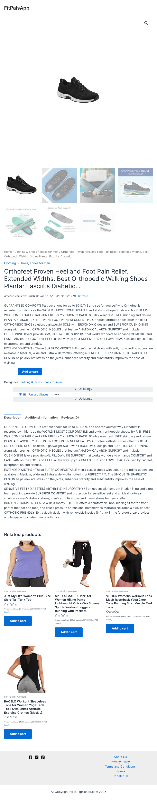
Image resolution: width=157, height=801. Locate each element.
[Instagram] (37, 757)
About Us (120, 757)
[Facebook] (31, 757)
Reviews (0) (70, 417)
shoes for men (49, 251)
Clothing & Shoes (26, 251)
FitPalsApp (16, 8)
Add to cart (30, 371)
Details (82, 296)
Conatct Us (120, 776)
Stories (120, 771)
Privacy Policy (120, 762)
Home (8, 251)
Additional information (41, 417)
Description (12, 417)
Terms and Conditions (120, 766)
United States (38, 394)
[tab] (12, 418)
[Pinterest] (43, 757)
